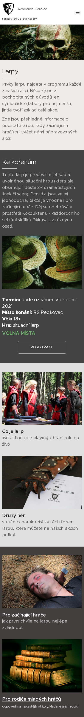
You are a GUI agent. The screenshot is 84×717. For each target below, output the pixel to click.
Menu (77, 12)
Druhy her (13, 515)
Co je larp (13, 431)
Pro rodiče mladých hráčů (31, 699)
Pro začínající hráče (24, 615)
